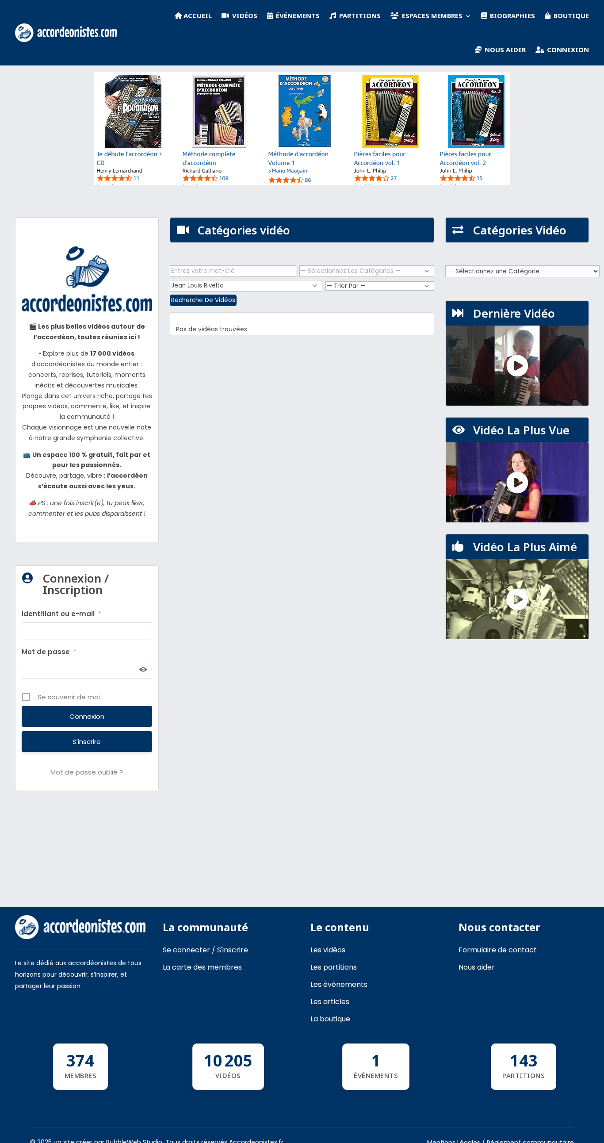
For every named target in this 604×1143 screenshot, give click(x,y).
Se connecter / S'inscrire (205, 950)
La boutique (330, 1019)
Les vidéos (327, 950)
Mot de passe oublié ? (86, 772)
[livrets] (302, 182)
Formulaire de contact (498, 950)
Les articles (329, 1002)
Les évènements (338, 984)
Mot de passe (49, 651)
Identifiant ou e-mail (61, 613)
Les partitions (333, 967)
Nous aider (477, 967)
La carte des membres (202, 967)
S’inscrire (87, 741)
